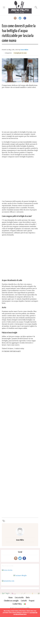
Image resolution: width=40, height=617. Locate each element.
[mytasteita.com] (8, 581)
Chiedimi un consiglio (11, 601)
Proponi (31, 601)
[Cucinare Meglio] (20, 575)
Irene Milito (24, 49)
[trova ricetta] (7, 570)
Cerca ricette (19, 598)
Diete (28, 598)
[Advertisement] (20, 110)
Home (11, 598)
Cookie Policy (17, 604)
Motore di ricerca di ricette (7, 565)
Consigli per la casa (20, 53)
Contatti (24, 601)
